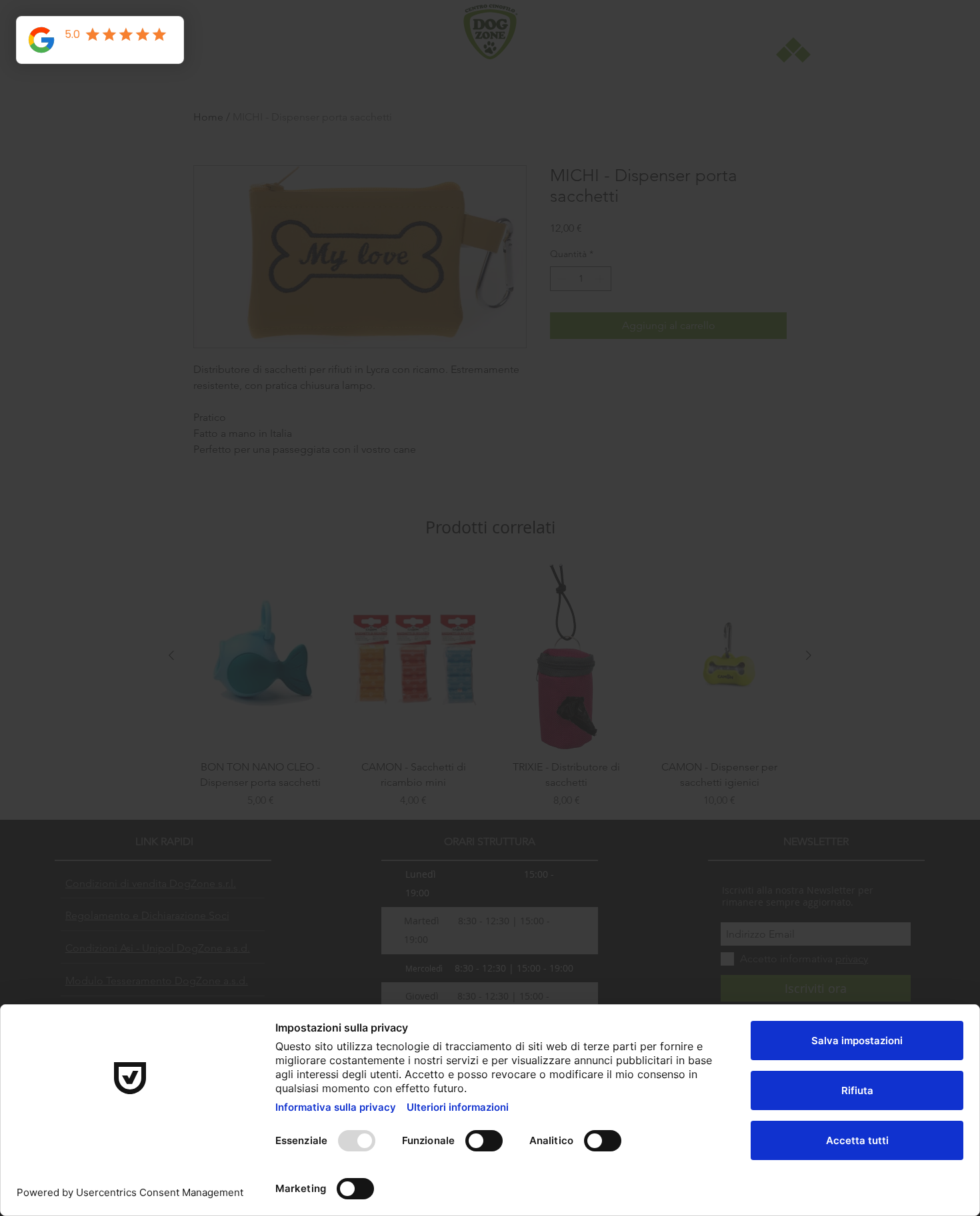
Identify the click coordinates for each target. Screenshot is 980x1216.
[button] (680, 448)
